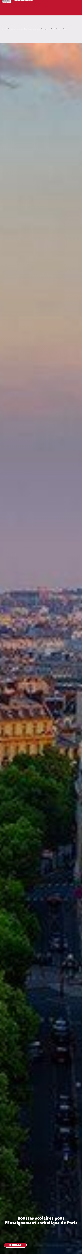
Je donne (15, 1245)
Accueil (4, 29)
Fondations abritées (15, 29)
